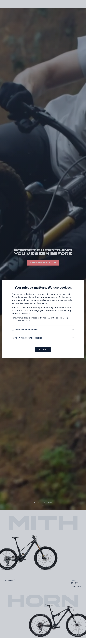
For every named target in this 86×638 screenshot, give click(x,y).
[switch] (25, 329)
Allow (43, 349)
